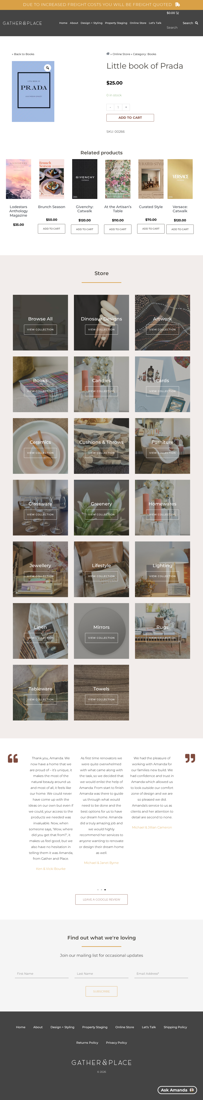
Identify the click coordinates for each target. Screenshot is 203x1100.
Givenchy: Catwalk (84, 209)
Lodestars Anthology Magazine (18, 211)
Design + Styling (91, 22)
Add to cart (130, 118)
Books (30, 54)
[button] (98, 889)
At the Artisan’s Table (117, 209)
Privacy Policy (116, 1043)
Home (63, 22)
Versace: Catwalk (180, 209)
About (74, 22)
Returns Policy (87, 1043)
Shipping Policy (175, 1027)
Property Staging (116, 22)
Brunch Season (51, 207)
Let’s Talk (155, 22)
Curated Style (151, 207)
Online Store (138, 22)
